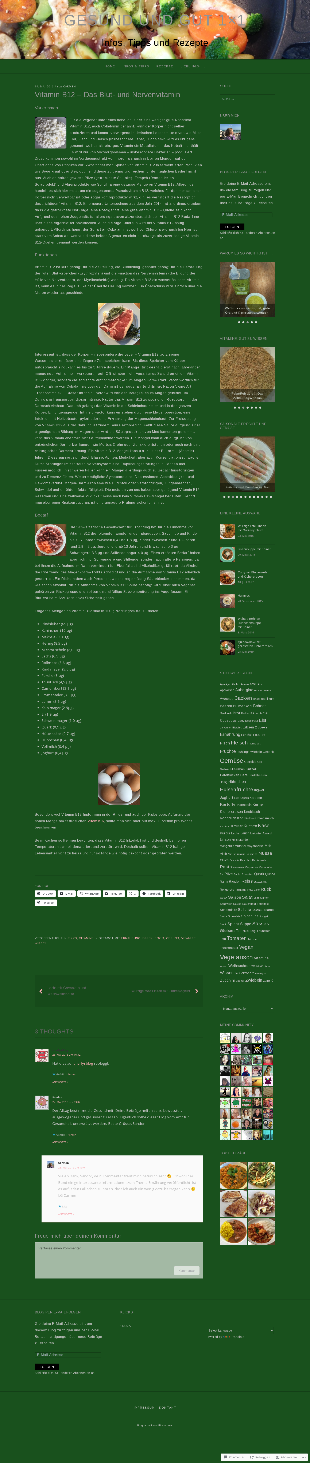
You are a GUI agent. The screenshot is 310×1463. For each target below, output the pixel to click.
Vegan (246, 947)
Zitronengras (259, 973)
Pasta (226, 866)
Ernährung (130, 938)
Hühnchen (237, 782)
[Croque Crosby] (233, 1203)
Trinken (252, 939)
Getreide (250, 761)
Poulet (237, 874)
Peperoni (251, 867)
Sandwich (226, 903)
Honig (224, 782)
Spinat (233, 924)
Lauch (244, 833)
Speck (223, 924)
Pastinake (238, 867)
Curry (241, 720)
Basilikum (267, 698)
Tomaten (237, 938)
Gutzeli (251, 769)
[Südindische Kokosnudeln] (261, 1175)
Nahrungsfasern (237, 854)
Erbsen (248, 727)
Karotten (256, 797)
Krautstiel (225, 826)
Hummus (244, 595)
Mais (234, 839)
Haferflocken (229, 775)
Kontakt (167, 1407)
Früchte (228, 751)
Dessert (250, 720)
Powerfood (247, 874)
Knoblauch (252, 812)
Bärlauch (256, 713)
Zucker (240, 980)
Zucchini (227, 980)
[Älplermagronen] (261, 1203)
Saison (234, 897)
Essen (148, 938)
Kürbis (225, 833)
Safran (223, 898)
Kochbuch (228, 818)
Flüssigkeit (254, 743)
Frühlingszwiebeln (249, 752)
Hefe (244, 775)
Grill (260, 761)
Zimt (237, 973)
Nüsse (265, 853)
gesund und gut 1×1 (155, 20)
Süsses (260, 923)
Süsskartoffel (230, 931)
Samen (264, 897)
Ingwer (259, 790)
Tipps (72, 938)
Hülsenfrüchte (236, 789)
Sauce (237, 903)
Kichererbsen (231, 812)
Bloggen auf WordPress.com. (155, 1425)
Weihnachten (239, 966)
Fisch (225, 743)
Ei (256, 720)
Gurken (239, 769)
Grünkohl (226, 769)
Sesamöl (267, 910)
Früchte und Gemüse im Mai (247, 487)
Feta (256, 734)
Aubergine (244, 690)
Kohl (241, 818)
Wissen (41, 943)
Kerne (258, 804)
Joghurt (226, 797)
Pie (222, 874)
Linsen (225, 840)
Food (159, 938)
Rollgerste (227, 889)
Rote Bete (253, 889)
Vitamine (86, 938)
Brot (236, 713)
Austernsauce (262, 690)
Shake (223, 916)
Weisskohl (257, 966)
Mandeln (244, 839)
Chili (265, 713)
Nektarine (252, 854)
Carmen (69, 86)
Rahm (224, 881)
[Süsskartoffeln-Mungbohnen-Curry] (233, 1175)
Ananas (245, 684)
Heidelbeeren (258, 775)
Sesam (256, 910)
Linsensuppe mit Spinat (254, 549)
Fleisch (239, 743)
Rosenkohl (240, 890)
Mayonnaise (255, 846)
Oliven (224, 860)
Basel (256, 698)
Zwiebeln (253, 980)
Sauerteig (263, 903)
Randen (234, 881)
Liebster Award (261, 833)
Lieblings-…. (193, 66)
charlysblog (60, 1050)
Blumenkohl (242, 706)
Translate (237, 1337)
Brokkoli (226, 713)
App (259, 684)
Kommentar (187, 1270)
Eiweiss (237, 727)
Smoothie (234, 916)
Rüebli (267, 889)
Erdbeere (261, 727)
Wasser (224, 966)
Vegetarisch (236, 957)
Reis (245, 881)
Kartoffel (228, 804)
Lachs (235, 833)
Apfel (253, 684)
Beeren (226, 706)
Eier (263, 720)
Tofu (223, 939)
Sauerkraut (249, 903)
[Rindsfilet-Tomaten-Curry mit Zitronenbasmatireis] (233, 1231)
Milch (223, 853)
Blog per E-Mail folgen (243, 172)
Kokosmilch (265, 818)
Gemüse (231, 760)
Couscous (228, 721)
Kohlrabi (250, 818)
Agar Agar (225, 684)
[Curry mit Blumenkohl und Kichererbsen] (261, 1231)
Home (110, 66)
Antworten (60, 1082)
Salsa (256, 898)
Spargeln (264, 916)
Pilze (229, 874)
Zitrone (246, 973)
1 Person (70, 1074)
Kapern (244, 797)
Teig (253, 931)
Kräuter (237, 826)
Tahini (245, 931)
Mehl (268, 846)
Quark (259, 874)
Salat (247, 897)
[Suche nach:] (247, 98)
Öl (272, 980)
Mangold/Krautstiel (233, 846)
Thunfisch (263, 931)
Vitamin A (96, 821)
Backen (243, 698)
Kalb (236, 798)
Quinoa (270, 874)
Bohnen (260, 706)
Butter (245, 713)
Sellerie (244, 910)
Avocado (226, 698)
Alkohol (236, 684)
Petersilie (265, 867)
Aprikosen (227, 690)
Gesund (172, 938)
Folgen (232, 227)
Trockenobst (229, 947)
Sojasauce (250, 916)
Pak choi (245, 860)
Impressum (144, 1407)
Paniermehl (259, 860)
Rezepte (164, 66)
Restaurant (259, 881)
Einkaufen (226, 727)
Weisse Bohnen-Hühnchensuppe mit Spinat (249, 623)
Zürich (267, 981)
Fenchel (246, 734)
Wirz (267, 966)
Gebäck (268, 752)
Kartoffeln (244, 804)
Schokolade (228, 910)
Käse (264, 825)
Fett (262, 735)
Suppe (245, 924)
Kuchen (250, 826)
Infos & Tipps (136, 66)
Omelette (234, 860)
